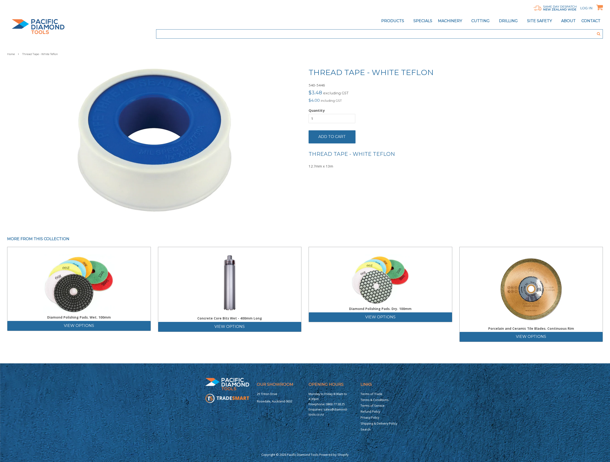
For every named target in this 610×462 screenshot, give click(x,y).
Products (393, 21)
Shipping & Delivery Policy (379, 423)
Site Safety (540, 21)
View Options (79, 325)
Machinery (450, 21)
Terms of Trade (371, 394)
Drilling (509, 21)
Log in (586, 7)
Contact (590, 21)
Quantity (317, 110)
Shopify (343, 454)
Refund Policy (370, 411)
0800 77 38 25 (335, 404)
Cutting (481, 21)
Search (366, 429)
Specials (422, 21)
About (568, 21)
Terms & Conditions (375, 400)
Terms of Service (373, 405)
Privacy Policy (370, 417)
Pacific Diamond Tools (303, 454)
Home (11, 54)
